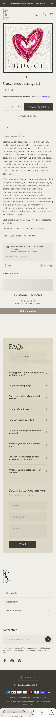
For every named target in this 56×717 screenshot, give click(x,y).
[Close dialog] (53, 346)
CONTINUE (41, 361)
